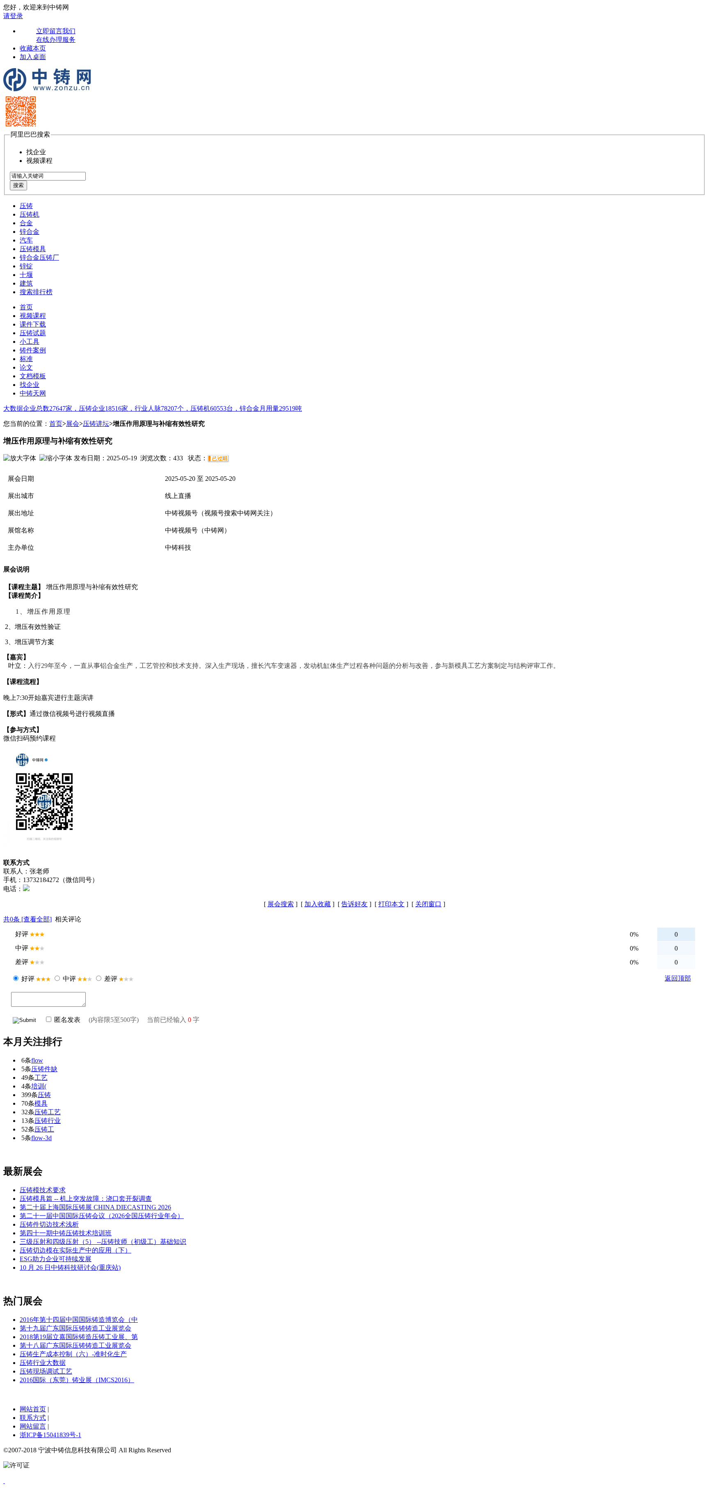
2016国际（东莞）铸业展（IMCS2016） (77, 1379)
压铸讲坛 (96, 423)
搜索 (18, 185)
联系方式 (33, 1417)
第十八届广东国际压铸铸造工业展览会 (75, 1345)
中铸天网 (33, 393)
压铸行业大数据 (43, 1362)
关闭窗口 (428, 904)
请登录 (13, 15)
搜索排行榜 (36, 291)
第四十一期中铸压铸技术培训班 (66, 1233)
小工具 (29, 341)
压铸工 (44, 1129)
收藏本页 (33, 48)
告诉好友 (354, 904)
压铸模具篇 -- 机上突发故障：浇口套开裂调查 (86, 1198)
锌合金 (29, 231)
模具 (41, 1103)
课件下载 (33, 324)
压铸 (26, 205)
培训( (38, 1086)
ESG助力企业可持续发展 (55, 1258)
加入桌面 (33, 56)
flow (37, 1060)
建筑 (26, 283)
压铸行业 (47, 1120)
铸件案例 (33, 350)
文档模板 (33, 376)
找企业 (29, 384)
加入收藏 (317, 904)
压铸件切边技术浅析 (49, 1224)
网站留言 (33, 1426)
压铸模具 (33, 248)
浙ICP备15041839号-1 (50, 1434)
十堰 (26, 274)
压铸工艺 (47, 1112)
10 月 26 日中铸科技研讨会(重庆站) (70, 1267)
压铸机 (29, 214)
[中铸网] (48, 90)
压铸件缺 (44, 1068)
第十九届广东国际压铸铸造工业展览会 (75, 1328)
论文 (26, 367)
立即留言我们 (55, 30)
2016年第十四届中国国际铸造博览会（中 (79, 1319)
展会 (72, 423)
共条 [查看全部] (27, 919)
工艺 (41, 1077)
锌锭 (26, 266)
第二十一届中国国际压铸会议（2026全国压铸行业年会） (102, 1215)
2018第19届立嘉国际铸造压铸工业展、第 (79, 1336)
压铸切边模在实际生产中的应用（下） (75, 1250)
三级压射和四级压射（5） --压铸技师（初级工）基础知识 (103, 1241)
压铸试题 (33, 332)
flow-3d (41, 1137)
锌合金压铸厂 (39, 257)
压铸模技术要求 (43, 1189)
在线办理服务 (55, 39)
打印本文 (391, 904)
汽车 (26, 240)
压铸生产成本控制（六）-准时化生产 (73, 1354)
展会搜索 (281, 904)
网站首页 (33, 1409)
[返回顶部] (4, 1480)
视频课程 (33, 315)
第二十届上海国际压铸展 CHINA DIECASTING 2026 (95, 1207)
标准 (26, 358)
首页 (26, 307)
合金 (26, 222)
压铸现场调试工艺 (46, 1371)
